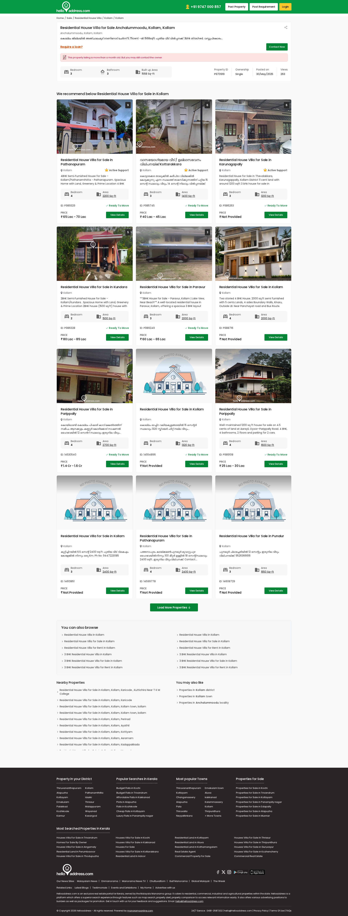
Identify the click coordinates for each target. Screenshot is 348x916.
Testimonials (100, 887)
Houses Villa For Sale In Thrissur (252, 837)
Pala (178, 806)
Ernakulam (63, 802)
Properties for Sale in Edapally (253, 806)
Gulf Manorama (178, 881)
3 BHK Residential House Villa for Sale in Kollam (93, 661)
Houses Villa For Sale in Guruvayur (254, 847)
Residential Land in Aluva (189, 842)
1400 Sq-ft (188, 196)
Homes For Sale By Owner (72, 842)
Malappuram (93, 806)
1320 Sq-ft (188, 445)
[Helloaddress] (73, 6)
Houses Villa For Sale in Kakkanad (135, 842)
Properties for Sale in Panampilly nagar (259, 802)
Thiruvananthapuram (69, 788)
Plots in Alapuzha (126, 802)
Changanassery (185, 797)
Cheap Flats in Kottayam (130, 811)
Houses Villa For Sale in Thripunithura (255, 842)
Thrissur (89, 802)
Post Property (236, 7)
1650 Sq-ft (267, 572)
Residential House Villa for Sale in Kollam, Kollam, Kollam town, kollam (103, 706)
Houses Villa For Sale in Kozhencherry (256, 851)
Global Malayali (200, 881)
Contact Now (277, 47)
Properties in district (197, 690)
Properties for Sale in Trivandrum (255, 792)
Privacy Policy (261, 910)
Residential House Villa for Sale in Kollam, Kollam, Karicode (96, 700)
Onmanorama (110, 881)
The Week (219, 881)
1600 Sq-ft (267, 445)
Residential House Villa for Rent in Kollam (89, 648)
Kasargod (91, 815)
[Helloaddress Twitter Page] (223, 872)
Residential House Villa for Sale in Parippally (87, 411)
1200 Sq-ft (267, 196)
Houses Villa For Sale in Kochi (133, 837)
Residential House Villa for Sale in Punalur (251, 536)
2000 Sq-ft (189, 318)
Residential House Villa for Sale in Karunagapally (245, 162)
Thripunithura (212, 811)
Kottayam (62, 797)
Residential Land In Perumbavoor (76, 851)
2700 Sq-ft (109, 445)
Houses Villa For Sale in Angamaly (76, 847)
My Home (146, 887)
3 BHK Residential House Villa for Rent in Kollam (93, 667)
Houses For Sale (125, 847)
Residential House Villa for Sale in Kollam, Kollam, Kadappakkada (100, 744)
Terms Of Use (277, 910)
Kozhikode (63, 811)
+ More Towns (213, 815)
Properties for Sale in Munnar (253, 815)
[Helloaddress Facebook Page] (218, 872)
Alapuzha (62, 792)
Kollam (108, 18)
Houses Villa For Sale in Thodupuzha (78, 856)
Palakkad (62, 806)
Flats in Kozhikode (126, 806)
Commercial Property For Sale (192, 856)
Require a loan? (71, 47)
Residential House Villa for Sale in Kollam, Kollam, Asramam (96, 738)
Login (285, 7)
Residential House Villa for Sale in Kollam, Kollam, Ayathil (94, 725)
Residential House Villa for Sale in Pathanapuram (87, 162)
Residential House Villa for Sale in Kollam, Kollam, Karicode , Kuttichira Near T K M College (110, 692)
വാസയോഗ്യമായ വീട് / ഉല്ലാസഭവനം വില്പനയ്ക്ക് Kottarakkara (170, 162)
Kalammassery (214, 802)
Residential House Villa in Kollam (84, 635)
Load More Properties (172, 607)
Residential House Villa (88, 18)
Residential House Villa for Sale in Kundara (94, 287)
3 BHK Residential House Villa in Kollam (88, 654)
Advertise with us (165, 887)
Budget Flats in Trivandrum (131, 792)
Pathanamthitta (94, 792)
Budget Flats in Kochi (128, 788)
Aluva (208, 792)
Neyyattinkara (184, 815)
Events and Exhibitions (124, 887)
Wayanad (91, 811)
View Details (117, 215)
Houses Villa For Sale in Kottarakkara (137, 851)
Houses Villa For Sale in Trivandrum (77, 837)
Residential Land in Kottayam (192, 837)
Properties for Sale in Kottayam (254, 797)
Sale (69, 18)
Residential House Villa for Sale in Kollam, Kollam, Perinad (95, 719)
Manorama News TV (134, 881)
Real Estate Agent (185, 851)
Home (60, 18)
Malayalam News (87, 881)
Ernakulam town (214, 788)
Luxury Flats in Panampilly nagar (134, 815)
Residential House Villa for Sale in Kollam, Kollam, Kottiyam (96, 732)
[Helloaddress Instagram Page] (229, 872)
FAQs (288, 910)
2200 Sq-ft (109, 196)
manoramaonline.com (140, 910)
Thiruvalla (181, 811)
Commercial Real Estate (248, 856)
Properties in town (195, 696)
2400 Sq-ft (110, 572)
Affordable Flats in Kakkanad (133, 797)
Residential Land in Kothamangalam (196, 847)
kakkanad (211, 797)
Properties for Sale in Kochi (252, 788)
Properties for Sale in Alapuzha (254, 811)
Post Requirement (263, 7)
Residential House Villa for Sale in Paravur (172, 287)
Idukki (88, 797)
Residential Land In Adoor (131, 856)
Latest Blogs (82, 887)
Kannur (61, 815)
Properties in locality (204, 702)
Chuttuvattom (158, 881)
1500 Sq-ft (109, 318)
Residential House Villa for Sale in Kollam (251, 287)
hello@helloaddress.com (189, 901)
